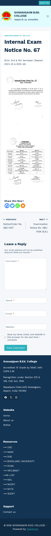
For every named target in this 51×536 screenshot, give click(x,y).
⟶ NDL (7, 479)
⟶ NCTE (8, 489)
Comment (12, 261)
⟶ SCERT (9, 493)
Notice (6, 425)
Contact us (9, 512)
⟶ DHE (7, 456)
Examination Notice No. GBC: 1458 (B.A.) (39, 225)
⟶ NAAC (8, 452)
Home (6, 415)
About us (8, 420)
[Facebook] (7, 205)
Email (10, 313)
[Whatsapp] (17, 205)
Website (10, 327)
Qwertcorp (32, 529)
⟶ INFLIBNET (11, 470)
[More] (23, 205)
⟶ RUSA (8, 466)
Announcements (12, 36)
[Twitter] (12, 205)
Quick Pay (44, 3)
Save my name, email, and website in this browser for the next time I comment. (26, 337)
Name (10, 300)
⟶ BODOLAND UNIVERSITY (18, 461)
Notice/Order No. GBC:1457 (12, 223)
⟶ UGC (7, 447)
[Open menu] (47, 16)
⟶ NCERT (9, 484)
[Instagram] (16, 397)
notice (26, 36)
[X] (11, 397)
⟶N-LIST (9, 475)
